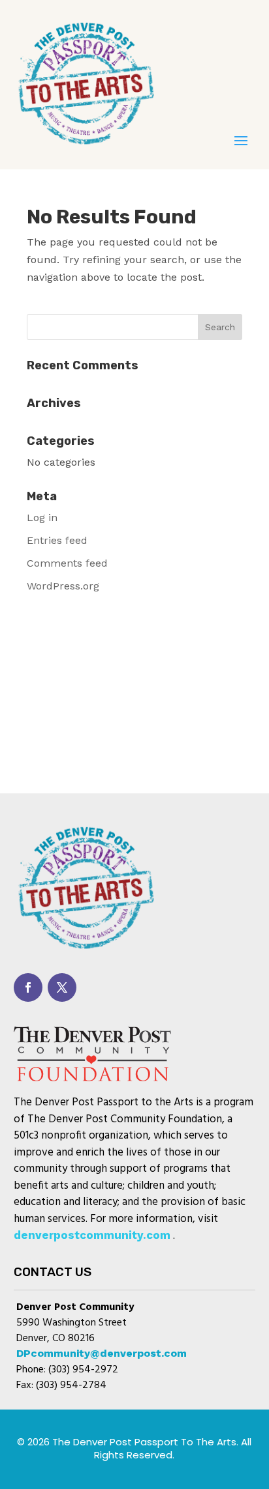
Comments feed (67, 563)
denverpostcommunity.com (92, 1234)
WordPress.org (63, 586)
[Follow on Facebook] (28, 987)
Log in (42, 517)
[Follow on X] (62, 987)
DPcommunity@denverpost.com (101, 1353)
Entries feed (57, 540)
